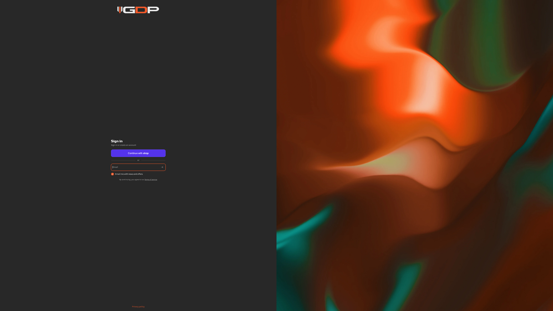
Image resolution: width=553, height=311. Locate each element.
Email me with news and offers (129, 174)
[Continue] (162, 167)
